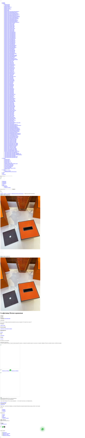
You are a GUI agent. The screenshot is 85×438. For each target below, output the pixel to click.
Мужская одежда (7, 159)
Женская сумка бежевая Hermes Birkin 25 (11, 20)
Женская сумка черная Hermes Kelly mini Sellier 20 (12, 125)
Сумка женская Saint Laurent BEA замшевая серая (12, 153)
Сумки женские (7, 5)
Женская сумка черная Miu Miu (9, 44)
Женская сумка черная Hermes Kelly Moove (11, 18)
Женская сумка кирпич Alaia (9, 60)
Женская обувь (6, 10)
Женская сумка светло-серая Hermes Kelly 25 (11, 14)
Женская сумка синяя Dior (8, 75)
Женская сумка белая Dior (8, 83)
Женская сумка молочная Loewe (9, 72)
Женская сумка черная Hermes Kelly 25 (10, 12)
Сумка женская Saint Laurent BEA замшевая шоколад (13, 154)
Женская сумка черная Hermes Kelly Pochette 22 (12, 129)
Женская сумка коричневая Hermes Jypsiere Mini (12, 122)
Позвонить (5, 432)
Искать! (14, 189)
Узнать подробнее (3, 402)
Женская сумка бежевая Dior (9, 79)
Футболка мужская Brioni (8, 166)
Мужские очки (6, 161)
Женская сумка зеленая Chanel (9, 121)
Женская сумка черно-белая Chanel (10, 110)
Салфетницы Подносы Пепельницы (10, 171)
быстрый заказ (7, 318)
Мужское (3, 158)
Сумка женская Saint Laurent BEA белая (11, 156)
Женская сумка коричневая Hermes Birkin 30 (11, 22)
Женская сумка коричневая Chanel (10, 118)
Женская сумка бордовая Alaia (9, 57)
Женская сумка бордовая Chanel (9, 28)
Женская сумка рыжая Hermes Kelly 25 (10, 19)
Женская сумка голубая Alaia (9, 65)
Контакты (4, 174)
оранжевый (2, 335)
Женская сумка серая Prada (8, 96)
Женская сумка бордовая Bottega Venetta (11, 59)
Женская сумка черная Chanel (9, 24)
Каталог (3, 2)
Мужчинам (4, 182)
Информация (4, 185)
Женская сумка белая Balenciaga (9, 41)
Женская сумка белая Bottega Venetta (10, 58)
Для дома (3, 169)
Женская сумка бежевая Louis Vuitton (10, 145)
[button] (42, 429)
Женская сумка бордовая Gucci (9, 68)
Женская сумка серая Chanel (9, 114)
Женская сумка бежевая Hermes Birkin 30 (11, 127)
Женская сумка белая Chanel (9, 112)
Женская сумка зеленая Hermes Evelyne (10, 135)
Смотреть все (2, 404)
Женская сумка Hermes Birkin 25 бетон (10, 150)
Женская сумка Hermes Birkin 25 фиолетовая (11, 151)
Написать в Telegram (5, 370)
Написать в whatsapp (14, 370)
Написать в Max (6, 434)
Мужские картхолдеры (8, 162)
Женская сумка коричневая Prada (9, 94)
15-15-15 (1, 338)
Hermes (1, 332)
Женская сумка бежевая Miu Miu (9, 46)
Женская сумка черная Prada (9, 89)
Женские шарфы (7, 6)
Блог (3, 173)
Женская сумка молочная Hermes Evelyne (11, 136)
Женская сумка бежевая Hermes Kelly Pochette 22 (12, 133)
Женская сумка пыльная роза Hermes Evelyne (11, 131)
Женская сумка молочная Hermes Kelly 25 (11, 13)
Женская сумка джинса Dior (9, 74)
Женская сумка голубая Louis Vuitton (10, 139)
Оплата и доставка (7, 187)
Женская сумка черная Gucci (9, 66)
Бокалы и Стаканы (7, 170)
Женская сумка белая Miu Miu (9, 48)
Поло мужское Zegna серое (8, 164)
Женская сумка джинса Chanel (9, 115)
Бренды (3, 414)
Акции (3, 172)
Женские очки (6, 9)
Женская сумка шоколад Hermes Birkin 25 (11, 17)
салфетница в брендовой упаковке (6, 328)
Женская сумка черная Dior (8, 77)
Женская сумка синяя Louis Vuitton (10, 146)
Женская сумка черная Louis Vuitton (10, 138)
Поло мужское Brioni (7, 167)
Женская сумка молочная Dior (9, 80)
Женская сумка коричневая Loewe (10, 76)
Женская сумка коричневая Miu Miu (10, 45)
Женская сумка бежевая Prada (9, 88)
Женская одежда (7, 4)
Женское (3, 3)
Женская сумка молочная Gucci (9, 67)
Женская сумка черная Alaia (9, 62)
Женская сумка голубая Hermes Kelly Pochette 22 (12, 134)
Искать (1, 189)
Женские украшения (7, 8)
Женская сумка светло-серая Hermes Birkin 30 (12, 16)
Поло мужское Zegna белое (8, 165)
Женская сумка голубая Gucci (9, 71)
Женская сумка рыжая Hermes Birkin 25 (10, 21)
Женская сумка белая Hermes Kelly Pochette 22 (12, 128)
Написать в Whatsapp (6, 435)
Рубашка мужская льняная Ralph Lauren (11, 163)
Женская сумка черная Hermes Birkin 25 (11, 124)
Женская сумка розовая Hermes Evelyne (10, 132)
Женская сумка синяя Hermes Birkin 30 (10, 126)
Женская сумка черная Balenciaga (9, 32)
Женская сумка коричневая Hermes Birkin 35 (11, 11)
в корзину (2, 318)
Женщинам (4, 181)
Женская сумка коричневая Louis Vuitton (11, 137)
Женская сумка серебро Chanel (9, 109)
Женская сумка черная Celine (9, 69)
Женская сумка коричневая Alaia (9, 64)
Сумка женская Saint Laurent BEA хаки (10, 157)
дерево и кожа (2, 325)
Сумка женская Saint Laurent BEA (10, 155)
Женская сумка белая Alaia (8, 61)
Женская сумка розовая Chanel (9, 25)
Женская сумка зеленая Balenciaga (10, 38)
